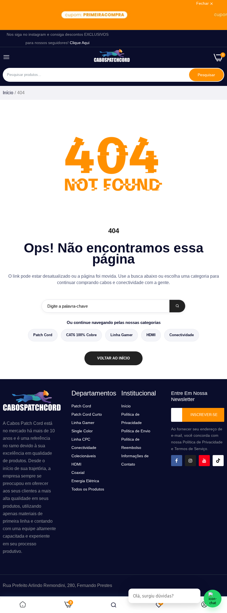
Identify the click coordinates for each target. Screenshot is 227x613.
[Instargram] (190, 460)
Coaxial (77, 472)
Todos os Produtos (87, 489)
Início (8, 92)
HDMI (151, 335)
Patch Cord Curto (86, 414)
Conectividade (181, 335)
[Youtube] (204, 460)
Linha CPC (80, 439)
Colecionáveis (83, 456)
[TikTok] (218, 460)
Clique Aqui (79, 42)
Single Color (82, 431)
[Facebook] (176, 460)
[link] (113, 15)
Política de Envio (135, 431)
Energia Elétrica (85, 481)
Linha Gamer (121, 335)
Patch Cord (42, 335)
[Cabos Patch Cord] (112, 57)
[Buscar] (177, 306)
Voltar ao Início (113, 358)
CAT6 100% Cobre (81, 335)
